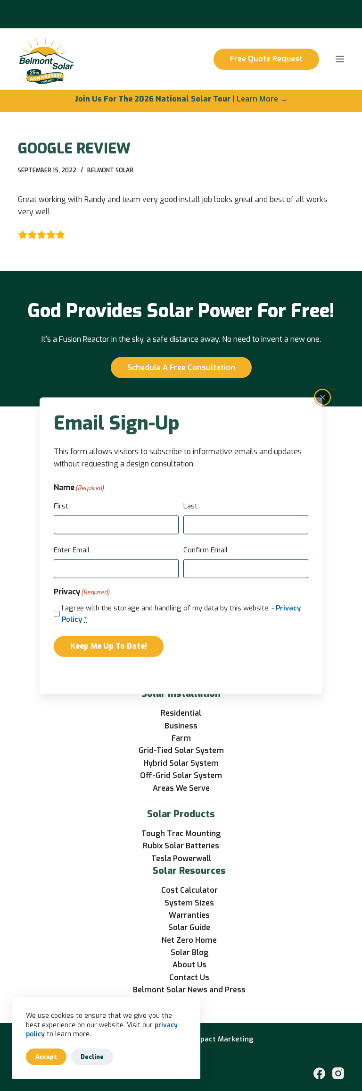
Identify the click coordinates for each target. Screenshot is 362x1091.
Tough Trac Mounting (181, 833)
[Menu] (340, 59)
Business (181, 726)
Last (190, 505)
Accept (46, 1057)
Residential (181, 713)
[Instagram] (338, 1073)
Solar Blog (189, 952)
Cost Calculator (189, 890)
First (61, 505)
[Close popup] (322, 397)
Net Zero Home (189, 940)
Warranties (189, 915)
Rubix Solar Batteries (181, 846)
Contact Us (189, 977)
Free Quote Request (266, 59)
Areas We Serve (181, 788)
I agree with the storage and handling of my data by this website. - (181, 613)
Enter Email (72, 550)
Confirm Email (205, 550)
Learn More (257, 99)
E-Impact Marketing (219, 1039)
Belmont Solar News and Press (189, 990)
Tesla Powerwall (181, 858)
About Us (189, 965)
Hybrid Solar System (181, 763)
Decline (92, 1057)
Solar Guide (189, 927)
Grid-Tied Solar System (181, 750)
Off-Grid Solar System (181, 775)
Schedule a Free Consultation (181, 367)
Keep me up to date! (108, 646)
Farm (181, 738)
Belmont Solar (110, 170)
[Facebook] (319, 1073)
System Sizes (189, 903)
